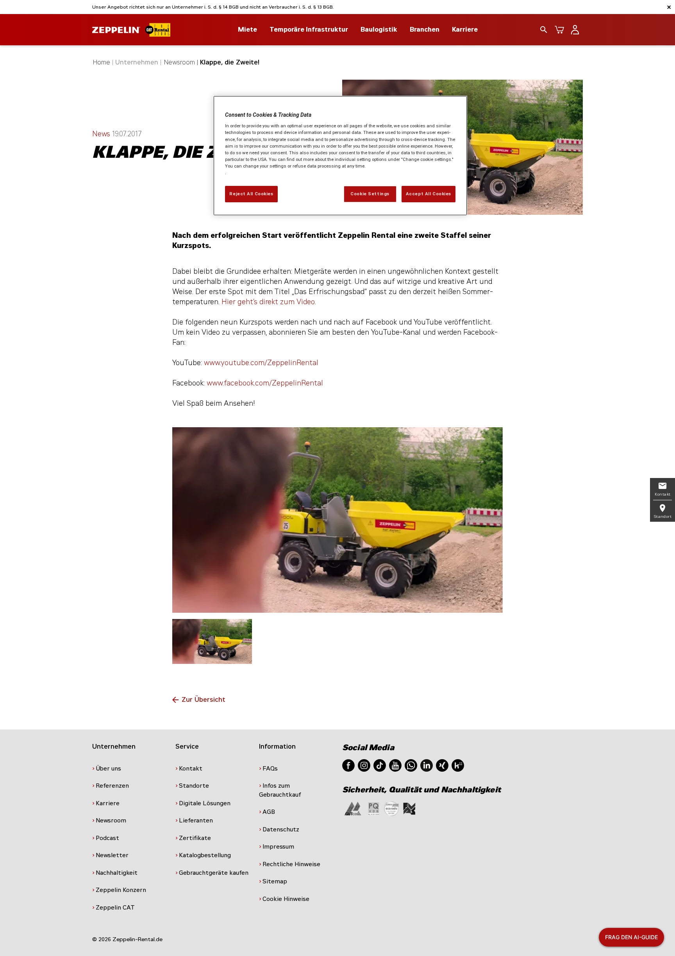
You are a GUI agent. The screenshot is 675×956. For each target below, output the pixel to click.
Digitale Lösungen (204, 803)
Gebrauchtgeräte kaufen (213, 872)
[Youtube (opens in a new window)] (395, 765)
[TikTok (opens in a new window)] (379, 765)
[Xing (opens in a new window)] (442, 765)
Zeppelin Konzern (121, 890)
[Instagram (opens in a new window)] (364, 765)
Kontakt (190, 768)
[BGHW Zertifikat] (391, 808)
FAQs (270, 768)
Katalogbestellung (205, 855)
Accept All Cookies (428, 193)
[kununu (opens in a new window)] (458, 765)
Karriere (465, 29)
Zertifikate (195, 838)
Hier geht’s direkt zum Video (268, 302)
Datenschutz (280, 829)
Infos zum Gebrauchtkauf (280, 790)
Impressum (278, 846)
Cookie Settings (369, 193)
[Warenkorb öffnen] (559, 29)
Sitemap (274, 881)
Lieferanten (196, 820)
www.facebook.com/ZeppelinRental (265, 383)
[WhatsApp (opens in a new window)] (411, 765)
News (102, 134)
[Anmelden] (575, 29)
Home (101, 62)
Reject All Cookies (251, 193)
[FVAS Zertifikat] (409, 808)
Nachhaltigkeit (117, 872)
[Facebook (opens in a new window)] (348, 765)
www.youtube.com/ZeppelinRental (261, 362)
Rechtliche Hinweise (291, 864)
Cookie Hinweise (285, 898)
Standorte (194, 785)
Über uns (108, 768)
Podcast (107, 838)
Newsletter (112, 855)
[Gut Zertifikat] (352, 808)
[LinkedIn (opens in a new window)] (426, 765)
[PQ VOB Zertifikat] (373, 808)
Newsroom (179, 62)
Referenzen (112, 785)
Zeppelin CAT (115, 907)
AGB (268, 811)
